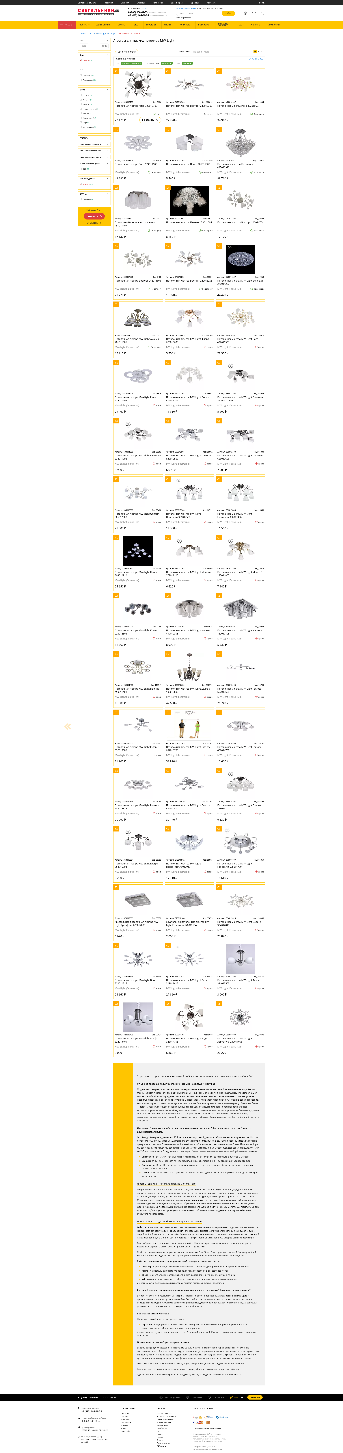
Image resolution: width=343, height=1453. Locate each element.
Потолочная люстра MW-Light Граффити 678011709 (234, 865)
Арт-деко (87, 100)
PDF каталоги (162, 1446)
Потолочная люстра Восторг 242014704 (240, 222)
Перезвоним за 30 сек (186, 8)
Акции (123, 1428)
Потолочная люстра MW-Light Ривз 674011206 (135, 399)
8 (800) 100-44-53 (147, 12)
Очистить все (256, 59)
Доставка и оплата (87, 2)
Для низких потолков (130, 63)
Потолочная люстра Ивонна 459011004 (189, 222)
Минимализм (89, 127)
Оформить (255, 1397)
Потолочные (89, 80)
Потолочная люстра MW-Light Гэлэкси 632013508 (239, 690)
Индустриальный (91, 109)
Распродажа (126, 1422)
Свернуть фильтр (127, 51)
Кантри (87, 113)
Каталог (69, 24)
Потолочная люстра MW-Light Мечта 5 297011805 (239, 573)
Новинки (124, 1425)
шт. (236, 1397)
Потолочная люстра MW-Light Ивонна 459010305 (188, 632)
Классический (89, 118)
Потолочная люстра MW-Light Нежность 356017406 (234, 515)
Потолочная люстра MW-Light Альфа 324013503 (238, 981)
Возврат (125, 2)
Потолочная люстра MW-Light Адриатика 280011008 (234, 1040)
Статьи (160, 1440)
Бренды (195, 2)
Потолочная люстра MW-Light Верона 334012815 (239, 923)
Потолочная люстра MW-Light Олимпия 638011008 (138, 457)
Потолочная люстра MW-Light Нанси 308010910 (136, 573)
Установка (158, 2)
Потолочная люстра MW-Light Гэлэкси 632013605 (137, 748)
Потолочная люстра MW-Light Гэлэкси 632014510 (188, 807)
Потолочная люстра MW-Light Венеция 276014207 (240, 282)
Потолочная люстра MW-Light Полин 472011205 (187, 399)
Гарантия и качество (165, 1419)
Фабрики (124, 1416)
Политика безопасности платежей (207, 1428)
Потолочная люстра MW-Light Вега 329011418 (186, 981)
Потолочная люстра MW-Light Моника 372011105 (188, 573)
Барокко (87, 104)
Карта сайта (125, 1431)
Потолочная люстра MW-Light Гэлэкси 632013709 (188, 748)
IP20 (86, 169)
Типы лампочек (163, 1443)
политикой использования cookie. (208, 1441)
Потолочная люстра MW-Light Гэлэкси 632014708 (239, 748)
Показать (92, 216)
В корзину (148, 120)
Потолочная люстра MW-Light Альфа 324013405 (136, 1040)
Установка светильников (167, 1416)
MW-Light (102, 33)
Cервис (161, 1408)
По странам (125, 1419)
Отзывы (141, 2)
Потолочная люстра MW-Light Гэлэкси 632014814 (137, 807)
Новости (160, 1437)
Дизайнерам (177, 2)
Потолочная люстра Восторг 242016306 (189, 105)
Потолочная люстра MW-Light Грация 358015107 (239, 807)
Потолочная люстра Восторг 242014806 (138, 280)
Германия (88, 199)
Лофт (86, 122)
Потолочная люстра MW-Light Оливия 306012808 (137, 515)
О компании (128, 1408)
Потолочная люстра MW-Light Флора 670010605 (187, 340)
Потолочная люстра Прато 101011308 (188, 164)
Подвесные (88, 75)
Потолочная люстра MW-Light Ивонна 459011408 (137, 690)
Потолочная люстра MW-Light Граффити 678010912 (183, 865)
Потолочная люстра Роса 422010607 (238, 105)
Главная (82, 33)
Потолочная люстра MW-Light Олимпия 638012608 (240, 457)
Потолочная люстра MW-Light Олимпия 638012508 (189, 457)
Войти (262, 2)
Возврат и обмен (164, 1422)
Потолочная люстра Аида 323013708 (136, 105)
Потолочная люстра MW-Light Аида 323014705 (186, 1040)
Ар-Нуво (87, 95)
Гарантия (108, 2)
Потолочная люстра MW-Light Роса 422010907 (237, 340)
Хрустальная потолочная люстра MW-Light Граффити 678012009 (137, 923)
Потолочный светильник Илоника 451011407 (135, 224)
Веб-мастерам (163, 1425)
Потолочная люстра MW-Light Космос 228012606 (137, 632)
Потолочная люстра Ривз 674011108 (136, 164)
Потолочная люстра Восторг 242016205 (189, 280)
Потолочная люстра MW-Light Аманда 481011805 (137, 340)
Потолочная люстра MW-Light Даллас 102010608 (188, 690)
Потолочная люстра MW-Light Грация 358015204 (137, 865)
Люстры (112, 33)
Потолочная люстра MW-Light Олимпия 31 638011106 (240, 399)
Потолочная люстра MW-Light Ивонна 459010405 (239, 632)
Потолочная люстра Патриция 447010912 (235, 165)
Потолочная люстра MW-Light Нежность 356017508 (183, 515)
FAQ (158, 1431)
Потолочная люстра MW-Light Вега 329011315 (135, 981)
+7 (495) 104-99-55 (147, 15)
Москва (144, 9)
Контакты (211, 2)
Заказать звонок (109, 1397)
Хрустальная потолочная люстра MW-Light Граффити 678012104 (188, 923)
